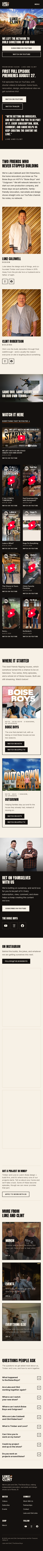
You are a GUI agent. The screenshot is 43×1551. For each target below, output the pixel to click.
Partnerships (27, 1505)
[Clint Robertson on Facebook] (11, 361)
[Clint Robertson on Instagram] (4, 361)
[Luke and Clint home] (5, 4)
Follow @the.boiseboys (16, 961)
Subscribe (6, 1505)
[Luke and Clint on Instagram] (31, 1526)
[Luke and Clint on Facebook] (37, 1526)
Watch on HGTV (14, 744)
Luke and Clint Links (30, 1513)
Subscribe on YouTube (21, 48)
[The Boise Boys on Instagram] (14, 925)
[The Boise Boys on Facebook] (22, 925)
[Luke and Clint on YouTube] (25, 1526)
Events (4, 1509)
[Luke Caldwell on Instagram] (4, 281)
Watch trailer (12, 106)
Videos (4, 1501)
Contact (26, 1509)
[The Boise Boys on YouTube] (5, 925)
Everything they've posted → (16, 421)
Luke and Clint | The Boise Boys (12, 1543)
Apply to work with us (15, 1194)
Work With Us (28, 1501)
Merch (4, 1525)
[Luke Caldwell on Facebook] (11, 281)
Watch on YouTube (21, 54)
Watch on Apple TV (16, 750)
